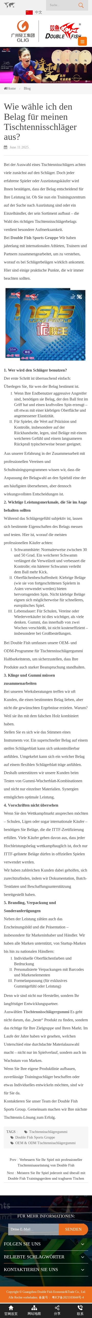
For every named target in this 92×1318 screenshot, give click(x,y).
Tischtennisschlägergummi (48, 1132)
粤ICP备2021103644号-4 (68, 1297)
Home (11, 88)
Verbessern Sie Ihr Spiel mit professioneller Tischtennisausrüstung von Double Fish (50, 1162)
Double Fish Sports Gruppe (35, 1137)
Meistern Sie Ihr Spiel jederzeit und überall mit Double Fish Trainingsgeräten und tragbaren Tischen (46, 1175)
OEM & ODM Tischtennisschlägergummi (45, 1143)
